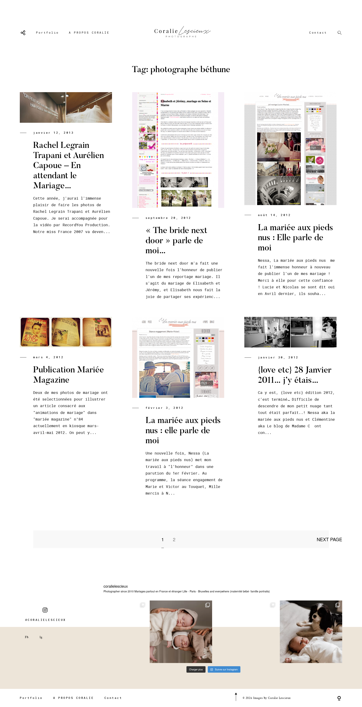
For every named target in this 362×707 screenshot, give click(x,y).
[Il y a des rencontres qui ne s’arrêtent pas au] (116, 631)
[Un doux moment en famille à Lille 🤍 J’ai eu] (311, 631)
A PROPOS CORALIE (89, 32)
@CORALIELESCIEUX (45, 620)
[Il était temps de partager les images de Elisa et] (246, 631)
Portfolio (47, 32)
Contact (318, 32)
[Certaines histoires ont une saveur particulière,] (181, 631)
